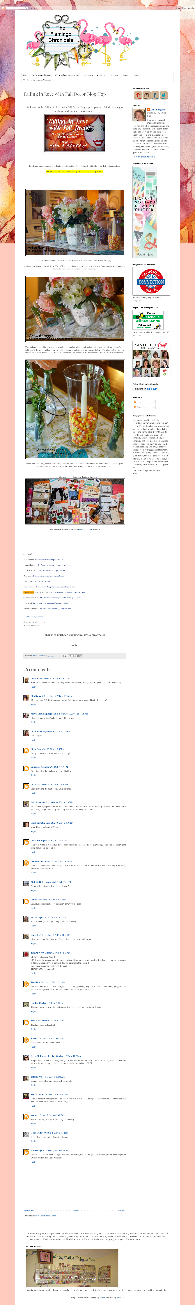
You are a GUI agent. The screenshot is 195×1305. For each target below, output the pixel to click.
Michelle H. (36, 881)
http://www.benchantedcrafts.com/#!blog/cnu (52, 603)
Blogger (120, 1297)
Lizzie (33, 749)
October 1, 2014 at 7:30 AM (54, 1020)
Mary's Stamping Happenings (44, 713)
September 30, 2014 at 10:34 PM (52, 899)
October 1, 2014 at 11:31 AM (52, 1076)
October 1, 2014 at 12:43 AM (57, 952)
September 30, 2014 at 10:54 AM (58, 696)
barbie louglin (37, 1150)
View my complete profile (144, 156)
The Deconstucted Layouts (41, 75)
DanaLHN (35, 840)
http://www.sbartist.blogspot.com (51, 570)
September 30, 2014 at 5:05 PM (59, 822)
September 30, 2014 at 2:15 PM (56, 731)
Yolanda (34, 1076)
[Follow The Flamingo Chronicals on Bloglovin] (146, 390)
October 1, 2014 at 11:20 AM (69, 1056)
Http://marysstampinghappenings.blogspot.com (55, 586)
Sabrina (34, 1038)
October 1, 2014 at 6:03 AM (51, 1002)
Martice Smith (37, 1094)
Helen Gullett (37, 1132)
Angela (34, 917)
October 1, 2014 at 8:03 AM (51, 1038)
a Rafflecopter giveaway (33, 616)
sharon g (35, 1115)
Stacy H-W (36, 934)
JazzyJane (35, 982)
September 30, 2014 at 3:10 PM (54, 766)
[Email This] (69, 655)
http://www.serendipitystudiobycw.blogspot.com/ (60, 597)
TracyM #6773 (37, 952)
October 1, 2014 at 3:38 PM (57, 1094)
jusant (102, 1297)
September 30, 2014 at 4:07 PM (59, 802)
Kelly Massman (38, 802)
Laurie (34, 899)
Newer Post (29, 1210)
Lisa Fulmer (36, 731)
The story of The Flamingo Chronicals (37, 80)
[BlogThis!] (72, 655)
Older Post (120, 1210)
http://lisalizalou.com (43, 581)
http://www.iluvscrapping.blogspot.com (55, 608)
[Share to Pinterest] (81, 655)
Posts (138, 401)
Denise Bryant (37, 861)
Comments (141, 407)
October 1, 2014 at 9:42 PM (52, 1115)
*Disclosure (126, 75)
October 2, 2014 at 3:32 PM (56, 1132)
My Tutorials (101, 75)
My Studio (114, 75)
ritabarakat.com (85, 529)
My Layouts (88, 75)
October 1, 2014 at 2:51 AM (53, 982)
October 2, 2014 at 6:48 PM (57, 1150)
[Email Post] (64, 655)
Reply (33, 686)
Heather (34, 1003)
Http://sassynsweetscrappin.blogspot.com (54, 564)
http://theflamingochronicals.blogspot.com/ (67, 592)
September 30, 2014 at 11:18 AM (73, 713)
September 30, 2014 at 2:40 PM (50, 749)
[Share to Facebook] (78, 655)
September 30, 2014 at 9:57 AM (56, 678)
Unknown (35, 766)
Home (25, 75)
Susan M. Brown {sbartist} (43, 1056)
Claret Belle (36, 678)
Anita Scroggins (157, 109)
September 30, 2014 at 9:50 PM (58, 861)
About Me (138, 75)
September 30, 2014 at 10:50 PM (52, 917)
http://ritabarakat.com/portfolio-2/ (49, 559)
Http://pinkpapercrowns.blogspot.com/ (48, 575)
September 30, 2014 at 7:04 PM (54, 840)
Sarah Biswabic (38, 822)
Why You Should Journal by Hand (67, 75)
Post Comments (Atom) (45, 1215)
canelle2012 (36, 1020)
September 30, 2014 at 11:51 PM (56, 934)
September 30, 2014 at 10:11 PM (56, 881)
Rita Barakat (37, 696)
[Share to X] (75, 655)
